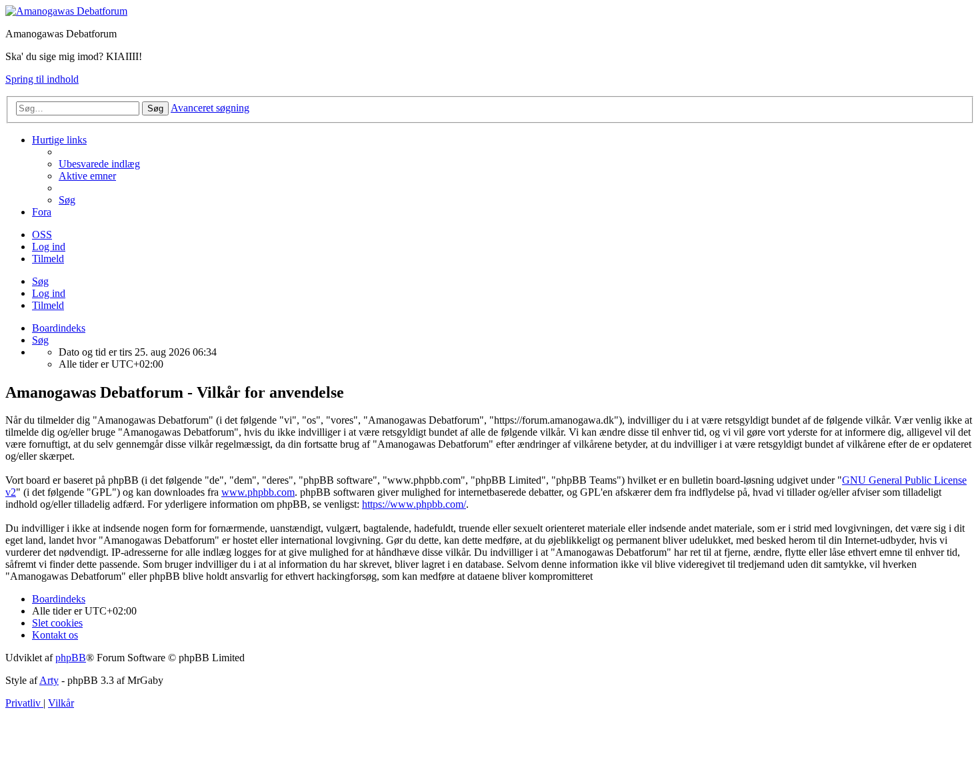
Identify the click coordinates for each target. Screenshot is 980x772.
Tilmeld (48, 305)
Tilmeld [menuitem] (48, 258)
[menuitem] (99, 163)
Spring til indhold (42, 79)
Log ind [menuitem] (48, 246)
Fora (41, 212)
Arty (49, 680)
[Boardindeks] (66, 11)
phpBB (70, 657)
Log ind (48, 293)
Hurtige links (59, 139)
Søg (40, 281)
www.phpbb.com (258, 492)
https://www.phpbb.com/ (414, 504)
